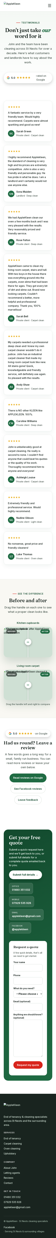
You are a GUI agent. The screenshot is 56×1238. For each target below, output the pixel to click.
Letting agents (12, 1172)
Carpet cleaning (13, 1143)
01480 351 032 (21, 888)
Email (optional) (21, 1001)
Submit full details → (25, 874)
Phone (16, 975)
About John (10, 1167)
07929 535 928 (21, 901)
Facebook (9, 1227)
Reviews (8, 1177)
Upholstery (10, 1153)
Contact (8, 1183)
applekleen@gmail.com (26, 915)
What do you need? (24, 988)
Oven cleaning (12, 1148)
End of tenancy (12, 1138)
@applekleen (20, 928)
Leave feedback (28, 799)
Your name (19, 962)
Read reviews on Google (28, 777)
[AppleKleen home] (12, 5)
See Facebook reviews (28, 788)
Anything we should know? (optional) (28, 1016)
